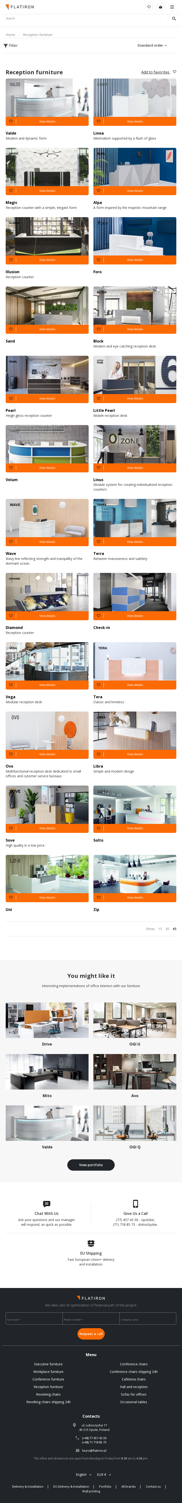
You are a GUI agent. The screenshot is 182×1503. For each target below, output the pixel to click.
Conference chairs (134, 1364)
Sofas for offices (133, 1394)
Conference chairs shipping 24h (134, 1371)
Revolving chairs (48, 1394)
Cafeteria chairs (134, 1379)
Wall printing (91, 1491)
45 (174, 929)
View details (47, 121)
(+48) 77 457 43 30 (94, 1438)
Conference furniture (48, 1379)
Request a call (91, 1334)
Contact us (153, 1486)
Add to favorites (155, 72)
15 (160, 929)
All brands (128, 1486)
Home (10, 34)
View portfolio (91, 1165)
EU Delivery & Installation (71, 1486)
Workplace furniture (48, 1371)
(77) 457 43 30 (127, 1219)
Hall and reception (134, 1386)
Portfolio (105, 1486)
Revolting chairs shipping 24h (48, 1402)
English (81, 1474)
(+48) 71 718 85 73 (94, 1442)
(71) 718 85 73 (124, 1224)
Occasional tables (133, 1402)
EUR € (101, 1474)
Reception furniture (37, 34)
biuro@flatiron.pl (94, 1450)
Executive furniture (48, 1364)
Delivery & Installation (27, 1486)
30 (167, 929)
